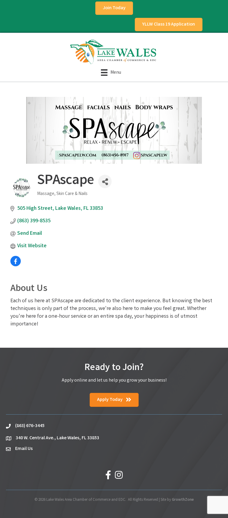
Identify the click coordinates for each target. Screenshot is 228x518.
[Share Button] (105, 181)
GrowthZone (183, 500)
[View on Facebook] (15, 265)
